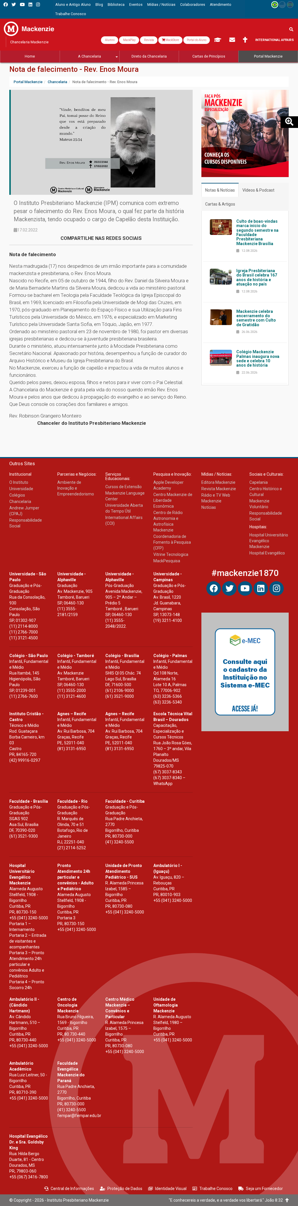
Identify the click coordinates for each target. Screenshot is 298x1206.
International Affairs (274, 40)
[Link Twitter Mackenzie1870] (13, 4)
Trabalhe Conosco (216, 1188)
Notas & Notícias (220, 190)
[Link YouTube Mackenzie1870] (22, 4)
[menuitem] (73, 4)
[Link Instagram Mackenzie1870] (38, 4)
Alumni (109, 40)
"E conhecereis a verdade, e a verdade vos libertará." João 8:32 (227, 1200)
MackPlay (129, 40)
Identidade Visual (171, 1188)
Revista (148, 40)
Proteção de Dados (124, 1188)
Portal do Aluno (196, 40)
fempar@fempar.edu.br (79, 1115)
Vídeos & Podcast (258, 190)
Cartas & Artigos (220, 204)
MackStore (172, 40)
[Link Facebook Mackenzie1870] (5, 4)
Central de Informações (72, 1188)
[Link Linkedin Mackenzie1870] (30, 4)
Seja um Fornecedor (264, 1188)
